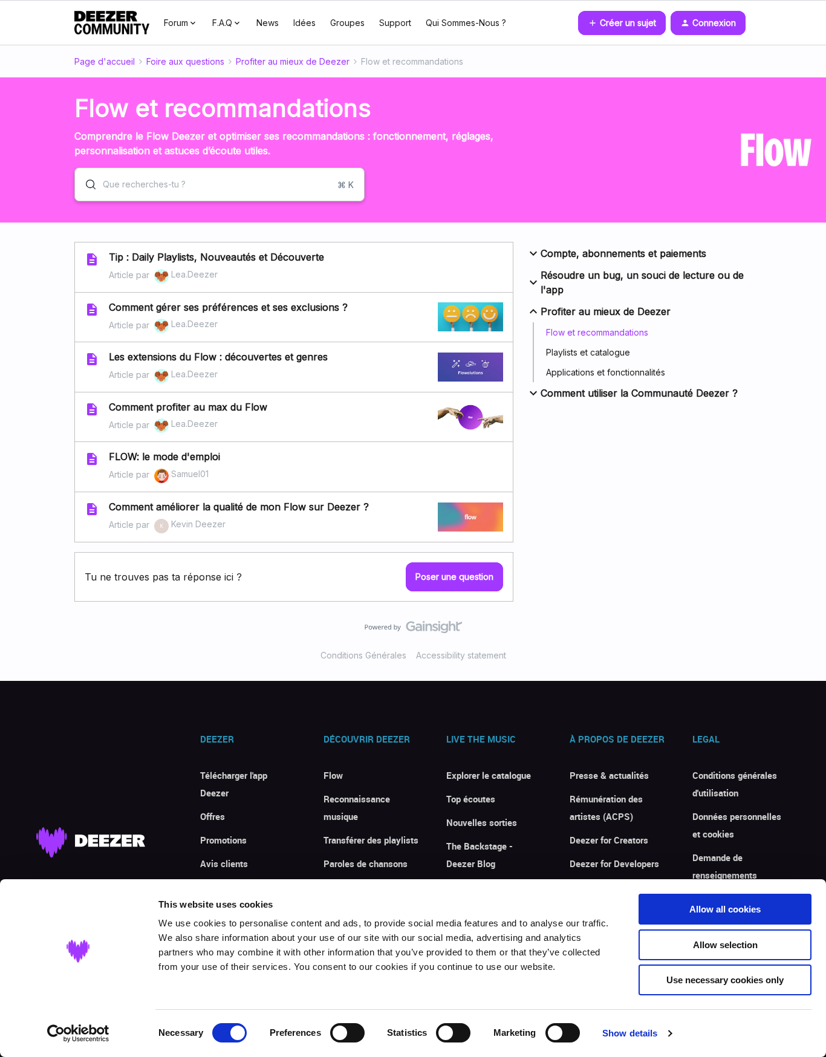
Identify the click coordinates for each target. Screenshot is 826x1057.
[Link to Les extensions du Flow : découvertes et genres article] (92, 359)
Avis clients (224, 863)
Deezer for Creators (609, 840)
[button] (622, 23)
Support (395, 23)
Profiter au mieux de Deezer (293, 61)
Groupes (347, 23)
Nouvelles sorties (481, 822)
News (267, 23)
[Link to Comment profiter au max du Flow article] (92, 409)
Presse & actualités (609, 775)
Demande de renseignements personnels (724, 875)
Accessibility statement (461, 655)
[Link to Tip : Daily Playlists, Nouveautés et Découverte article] (92, 259)
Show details (629, 1033)
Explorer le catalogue (488, 775)
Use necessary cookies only (725, 980)
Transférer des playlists (371, 840)
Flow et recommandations (597, 332)
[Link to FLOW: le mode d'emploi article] (92, 459)
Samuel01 (190, 474)
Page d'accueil (104, 61)
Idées (304, 23)
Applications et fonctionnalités (605, 372)
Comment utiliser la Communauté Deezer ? (639, 393)
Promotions (223, 840)
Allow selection (725, 945)
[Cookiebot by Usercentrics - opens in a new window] (78, 1033)
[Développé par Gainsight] (413, 630)
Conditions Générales (363, 655)
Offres (212, 816)
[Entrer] (85, 184)
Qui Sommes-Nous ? (466, 23)
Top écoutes (470, 799)
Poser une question (454, 576)
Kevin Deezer (198, 524)
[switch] (347, 1032)
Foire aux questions (185, 61)
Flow (333, 775)
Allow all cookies (725, 909)
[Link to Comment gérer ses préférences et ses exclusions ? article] (92, 309)
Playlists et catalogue (588, 352)
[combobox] (219, 184)
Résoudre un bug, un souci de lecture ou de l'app (642, 282)
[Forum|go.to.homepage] (111, 23)
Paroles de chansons (366, 863)
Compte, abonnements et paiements (623, 253)
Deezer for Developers (614, 863)
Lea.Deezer (194, 274)
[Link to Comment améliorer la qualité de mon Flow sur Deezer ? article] (92, 509)
